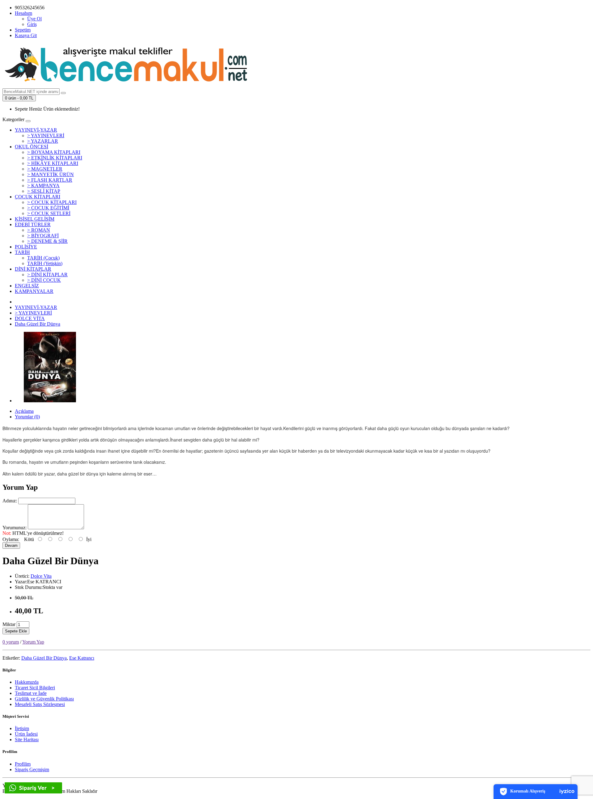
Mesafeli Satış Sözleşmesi (40, 704)
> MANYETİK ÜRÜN (50, 174)
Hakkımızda (27, 682)
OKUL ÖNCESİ (31, 146)
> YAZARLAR (42, 141)
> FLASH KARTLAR (49, 180)
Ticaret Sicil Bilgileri (35, 687)
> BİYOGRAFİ (43, 235)
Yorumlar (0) (27, 416)
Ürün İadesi (26, 734)
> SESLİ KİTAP (43, 191)
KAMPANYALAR (34, 291)
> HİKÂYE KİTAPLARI (52, 163)
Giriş (32, 24)
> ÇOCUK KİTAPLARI (52, 202)
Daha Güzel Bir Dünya (37, 324)
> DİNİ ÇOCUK (44, 280)
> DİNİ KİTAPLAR (47, 274)
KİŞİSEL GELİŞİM (34, 219)
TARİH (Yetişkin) (44, 263)
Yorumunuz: (14, 527)
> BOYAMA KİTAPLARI (53, 152)
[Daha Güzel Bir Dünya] (50, 400)
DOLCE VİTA (30, 318)
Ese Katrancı (81, 658)
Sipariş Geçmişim (32, 769)
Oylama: (10, 539)
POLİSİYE (26, 246)
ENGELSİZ (27, 285)
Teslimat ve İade (31, 693)
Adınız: (9, 500)
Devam (11, 545)
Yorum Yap (33, 642)
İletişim (22, 728)
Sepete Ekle (16, 631)
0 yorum (10, 642)
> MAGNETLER (44, 168)
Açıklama (24, 411)
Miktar (8, 624)
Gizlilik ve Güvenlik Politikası (44, 698)
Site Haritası (27, 739)
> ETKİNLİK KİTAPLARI (54, 157)
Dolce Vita (41, 576)
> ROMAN (38, 230)
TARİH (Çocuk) (43, 257)
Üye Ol (34, 18)
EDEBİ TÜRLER (33, 224)
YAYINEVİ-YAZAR (36, 130)
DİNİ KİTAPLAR (33, 269)
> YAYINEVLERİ (45, 135)
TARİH (22, 252)
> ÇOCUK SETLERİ (48, 213)
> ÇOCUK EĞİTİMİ (48, 207)
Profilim (23, 764)
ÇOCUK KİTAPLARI (37, 196)
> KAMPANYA (43, 185)
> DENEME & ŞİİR (47, 241)
